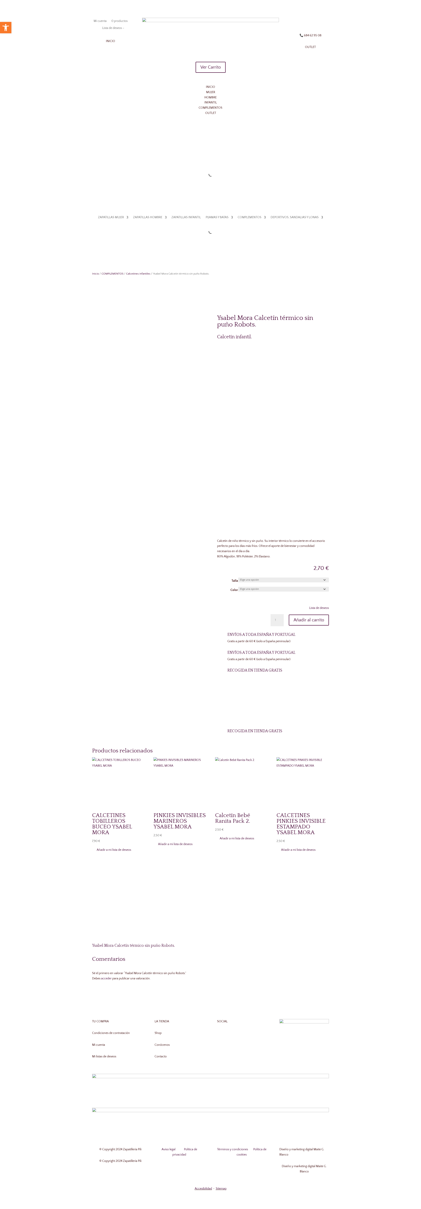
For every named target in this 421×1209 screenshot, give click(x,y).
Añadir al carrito (309, 620)
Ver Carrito (210, 67)
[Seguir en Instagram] (310, 21)
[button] (317, 608)
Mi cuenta (100, 21)
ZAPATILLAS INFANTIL (180, 154)
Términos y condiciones (232, 1149)
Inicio (95, 273)
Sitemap (221, 1188)
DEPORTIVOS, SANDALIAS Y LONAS (289, 154)
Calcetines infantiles (138, 273)
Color (234, 590)
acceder (106, 978)
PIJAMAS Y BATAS (211, 154)
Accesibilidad (203, 1188)
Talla (235, 581)
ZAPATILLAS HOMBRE (141, 154)
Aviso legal (168, 1149)
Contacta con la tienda (273, 708)
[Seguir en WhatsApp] (319, 21)
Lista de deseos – (113, 28)
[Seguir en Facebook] (301, 21)
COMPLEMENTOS (243, 154)
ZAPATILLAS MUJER (105, 154)
